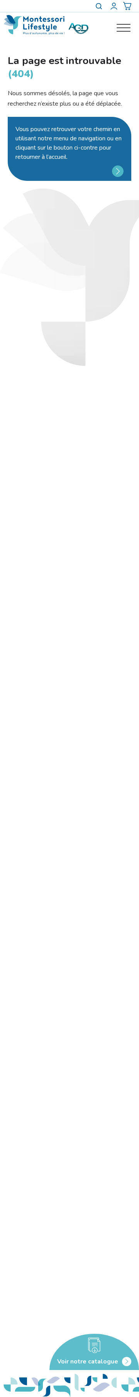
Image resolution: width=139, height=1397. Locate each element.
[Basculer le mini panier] (127, 6)
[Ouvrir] (124, 28)
